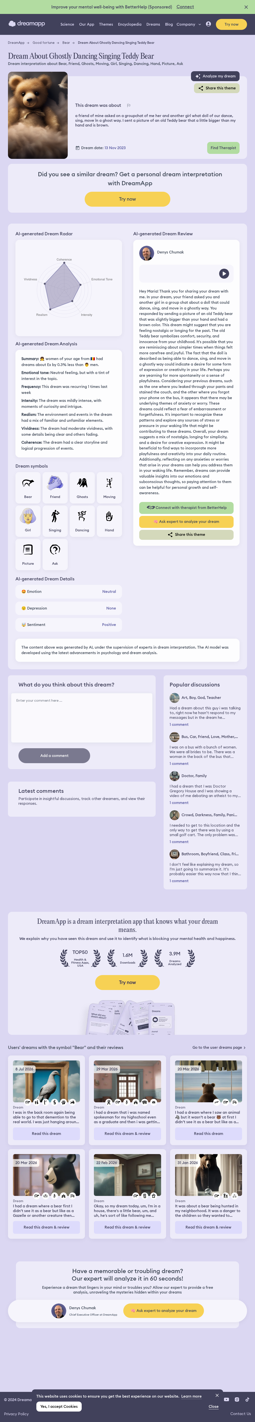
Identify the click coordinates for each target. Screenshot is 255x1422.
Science (67, 24)
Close (214, 1406)
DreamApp (16, 43)
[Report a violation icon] (128, 106)
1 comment (179, 724)
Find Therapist (223, 147)
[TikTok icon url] (247, 1399)
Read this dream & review (127, 1133)
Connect (185, 6)
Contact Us (240, 1413)
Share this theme (221, 88)
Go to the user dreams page (217, 1047)
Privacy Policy (16, 1414)
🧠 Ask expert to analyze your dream (186, 521)
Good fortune (44, 43)
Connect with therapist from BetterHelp (191, 507)
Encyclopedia (129, 24)
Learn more (191, 1396)
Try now (232, 24)
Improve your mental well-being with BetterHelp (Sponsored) (111, 7)
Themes (106, 24)
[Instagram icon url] (237, 1399)
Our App (86, 24)
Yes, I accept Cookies (59, 1406)
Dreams (153, 24)
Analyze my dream (219, 76)
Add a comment (54, 755)
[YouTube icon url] (226, 1399)
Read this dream (46, 1133)
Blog (169, 24)
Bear (66, 43)
